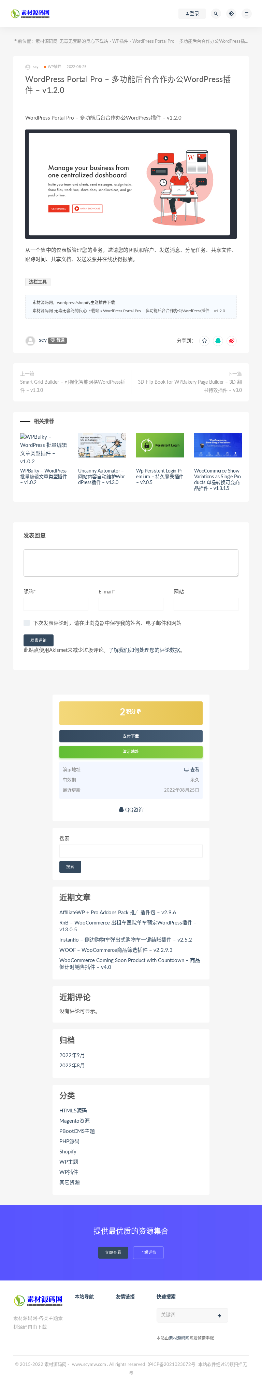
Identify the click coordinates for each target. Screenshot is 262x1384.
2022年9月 (72, 1055)
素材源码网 (179, 1338)
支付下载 (131, 736)
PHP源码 (69, 1141)
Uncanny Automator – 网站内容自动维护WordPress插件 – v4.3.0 (101, 477)
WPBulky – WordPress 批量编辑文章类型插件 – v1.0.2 (43, 477)
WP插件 (120, 41)
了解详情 (148, 1253)
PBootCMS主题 (77, 1131)
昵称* (30, 591)
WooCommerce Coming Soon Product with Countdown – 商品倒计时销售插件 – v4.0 (129, 964)
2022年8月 (72, 1065)
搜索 (64, 838)
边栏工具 (38, 282)
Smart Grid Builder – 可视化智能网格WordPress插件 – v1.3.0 (73, 386)
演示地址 (131, 752)
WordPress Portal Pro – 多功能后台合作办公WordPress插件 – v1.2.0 (164, 311)
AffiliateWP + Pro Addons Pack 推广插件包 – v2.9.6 (117, 912)
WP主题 (68, 1162)
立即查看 (113, 1253)
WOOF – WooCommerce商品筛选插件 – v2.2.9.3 (116, 950)
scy (43, 340)
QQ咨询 (134, 809)
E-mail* (107, 591)
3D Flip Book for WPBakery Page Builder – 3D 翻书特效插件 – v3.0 (190, 386)
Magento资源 (74, 1121)
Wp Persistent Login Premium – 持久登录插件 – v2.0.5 (160, 477)
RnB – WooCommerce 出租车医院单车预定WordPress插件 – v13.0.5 (128, 926)
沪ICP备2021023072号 (171, 1364)
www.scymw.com (89, 1364)
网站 (179, 591)
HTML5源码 (73, 1110)
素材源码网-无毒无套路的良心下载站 (71, 41)
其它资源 (69, 1182)
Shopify (67, 1151)
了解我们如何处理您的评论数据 (144, 650)
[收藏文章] (204, 341)
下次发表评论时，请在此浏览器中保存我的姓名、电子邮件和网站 (107, 623)
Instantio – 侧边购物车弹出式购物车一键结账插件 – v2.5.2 (125, 940)
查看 (194, 770)
